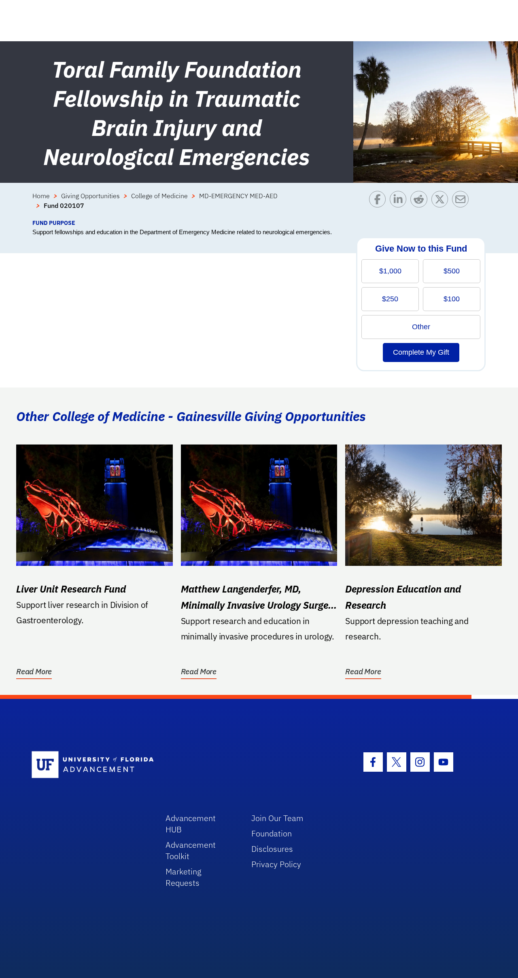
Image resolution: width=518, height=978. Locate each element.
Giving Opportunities (90, 196)
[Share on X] (441, 204)
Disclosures (272, 848)
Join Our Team (277, 818)
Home (41, 196)
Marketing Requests (184, 877)
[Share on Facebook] (379, 204)
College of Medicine (159, 196)
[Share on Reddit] (420, 204)
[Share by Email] (462, 204)
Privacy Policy (276, 864)
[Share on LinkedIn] (400, 204)
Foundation (271, 833)
